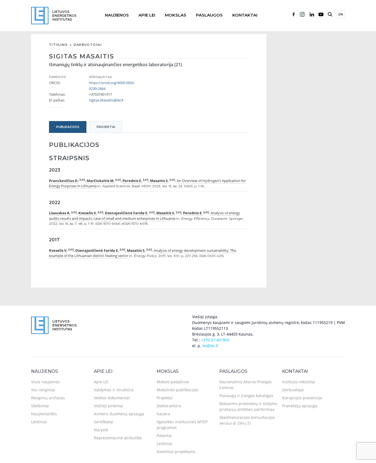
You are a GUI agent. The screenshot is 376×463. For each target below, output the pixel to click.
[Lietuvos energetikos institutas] (53, 15)
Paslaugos (209, 15)
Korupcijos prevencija (302, 397)
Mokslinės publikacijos (177, 389)
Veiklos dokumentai (112, 397)
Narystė (101, 429)
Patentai (164, 435)
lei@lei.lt (210, 345)
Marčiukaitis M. (101, 180)
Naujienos (117, 15)
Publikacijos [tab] (67, 127)
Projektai (165, 397)
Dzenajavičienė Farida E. (126, 212)
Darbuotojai (88, 45)
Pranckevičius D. (64, 180)
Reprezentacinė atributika (118, 437)
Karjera (163, 413)
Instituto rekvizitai (298, 381)
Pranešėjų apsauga (299, 405)
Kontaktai (244, 15)
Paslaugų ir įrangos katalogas (246, 395)
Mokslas (175, 15)
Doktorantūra (169, 405)
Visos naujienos (45, 381)
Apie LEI (146, 15)
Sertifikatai (103, 421)
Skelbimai (40, 405)
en (341, 14)
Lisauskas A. (59, 212)
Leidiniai (39, 421)
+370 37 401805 (215, 339)
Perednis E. (132, 180)
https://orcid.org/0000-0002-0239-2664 (112, 85)
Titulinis (58, 45)
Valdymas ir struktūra (113, 389)
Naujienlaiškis (44, 413)
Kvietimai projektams (176, 451)
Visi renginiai (43, 389)
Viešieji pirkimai (108, 405)
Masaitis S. (159, 180)
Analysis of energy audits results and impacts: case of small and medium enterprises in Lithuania (144, 215)
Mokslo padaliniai (173, 381)
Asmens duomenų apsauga (119, 413)
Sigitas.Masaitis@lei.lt (106, 100)
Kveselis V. (87, 212)
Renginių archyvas (48, 397)
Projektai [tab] (106, 127)
